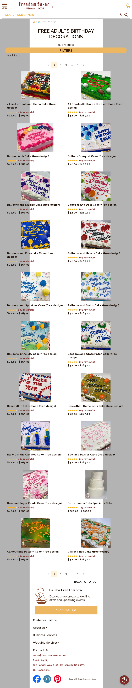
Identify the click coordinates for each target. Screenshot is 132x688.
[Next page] (83, 65)
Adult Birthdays (49, 22)
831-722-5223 (40, 660)
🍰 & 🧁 (36, 22)
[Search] (126, 15)
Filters (66, 50)
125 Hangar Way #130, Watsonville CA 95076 (59, 665)
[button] (4, 5)
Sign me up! (66, 610)
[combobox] (66, 15)
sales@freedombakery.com (49, 655)
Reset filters (13, 55)
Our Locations (41, 670)
